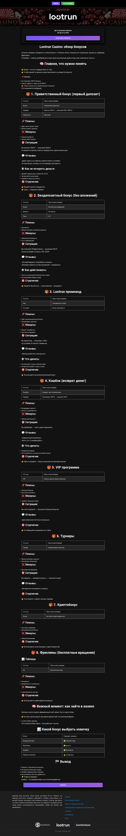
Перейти (63, 785)
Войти (56, 3)
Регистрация (68, 3)
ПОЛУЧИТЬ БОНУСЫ (63, 38)
